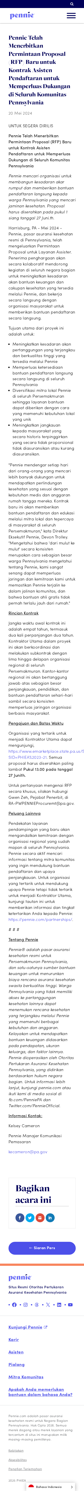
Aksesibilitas (18, 1460)
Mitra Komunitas (26, 1377)
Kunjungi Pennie (26, 1327)
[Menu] (71, 15)
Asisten (16, 1352)
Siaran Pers (44, 1247)
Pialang (17, 1364)
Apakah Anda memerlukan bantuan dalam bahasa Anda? (41, 1391)
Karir (14, 1339)
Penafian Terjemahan (25, 1469)
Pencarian (73, 4)
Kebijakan (16, 1450)
